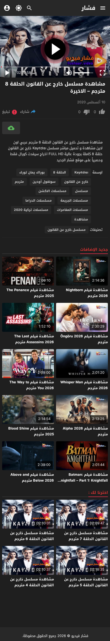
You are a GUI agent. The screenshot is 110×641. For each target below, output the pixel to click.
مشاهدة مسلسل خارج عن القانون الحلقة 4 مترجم (32, 582)
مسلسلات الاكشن (52, 191)
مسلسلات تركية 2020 (31, 210)
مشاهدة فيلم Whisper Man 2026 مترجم (84, 385)
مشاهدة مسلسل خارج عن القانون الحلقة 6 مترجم (32, 536)
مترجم (19, 182)
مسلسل (81, 191)
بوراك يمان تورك (32, 172)
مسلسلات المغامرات (72, 210)
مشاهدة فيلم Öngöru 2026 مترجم (84, 339)
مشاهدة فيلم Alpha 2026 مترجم (85, 431)
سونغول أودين (44, 182)
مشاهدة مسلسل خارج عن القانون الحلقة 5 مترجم (86, 582)
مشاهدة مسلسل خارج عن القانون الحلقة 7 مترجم (86, 536)
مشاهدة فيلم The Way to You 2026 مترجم (31, 385)
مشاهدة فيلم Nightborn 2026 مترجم (87, 293)
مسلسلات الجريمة (74, 200)
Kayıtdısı (81, 172)
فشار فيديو (79, 635)
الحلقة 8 (59, 172)
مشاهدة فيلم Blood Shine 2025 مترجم (31, 431)
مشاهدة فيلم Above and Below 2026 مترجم (32, 477)
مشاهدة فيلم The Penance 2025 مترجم (30, 293)
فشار (88, 8)
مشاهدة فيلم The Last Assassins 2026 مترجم (34, 339)
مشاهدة (81, 219)
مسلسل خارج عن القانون (67, 230)
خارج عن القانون (76, 182)
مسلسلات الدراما (38, 200)
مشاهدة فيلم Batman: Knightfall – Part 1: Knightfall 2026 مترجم (83, 480)
